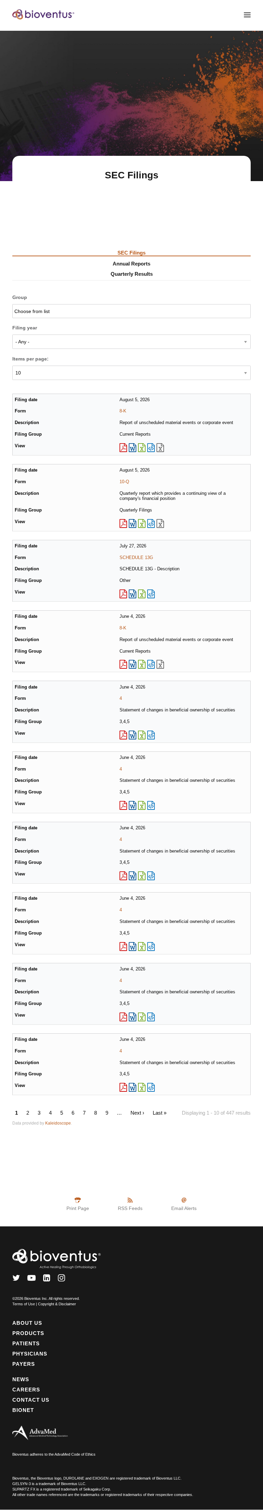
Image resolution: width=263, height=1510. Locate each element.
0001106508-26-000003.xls (142, 805)
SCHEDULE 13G (136, 557)
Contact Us (30, 1400)
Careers (26, 1389)
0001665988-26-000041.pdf (123, 447)
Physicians (29, 1354)
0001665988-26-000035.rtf (132, 664)
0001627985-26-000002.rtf (132, 946)
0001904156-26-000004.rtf (132, 1087)
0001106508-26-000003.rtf (132, 805)
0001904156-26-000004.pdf (123, 1087)
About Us (27, 1323)
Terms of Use (23, 1304)
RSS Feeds (130, 1208)
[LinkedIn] (46, 1279)
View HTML (151, 447)
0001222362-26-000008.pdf (123, 1016)
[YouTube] (31, 1279)
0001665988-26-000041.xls (142, 447)
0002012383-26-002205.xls (142, 593)
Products (28, 1333)
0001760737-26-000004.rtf (132, 875)
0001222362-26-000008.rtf (132, 1016)
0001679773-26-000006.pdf (123, 735)
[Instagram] (61, 1279)
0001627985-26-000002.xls (142, 946)
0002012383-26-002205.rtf (132, 593)
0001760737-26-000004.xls (142, 875)
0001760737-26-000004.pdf (123, 875)
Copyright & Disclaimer (57, 1304)
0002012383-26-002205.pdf (123, 593)
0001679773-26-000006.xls (142, 735)
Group (19, 297)
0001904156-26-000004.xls (142, 1087)
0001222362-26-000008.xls (142, 1016)
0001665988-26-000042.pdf (123, 523)
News (20, 1379)
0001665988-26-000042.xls (142, 523)
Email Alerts (184, 1208)
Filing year (24, 327)
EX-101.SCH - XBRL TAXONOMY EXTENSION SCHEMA (160, 447)
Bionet (23, 1410)
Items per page (29, 359)
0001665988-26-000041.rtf (132, 447)
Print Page (77, 1208)
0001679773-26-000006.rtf (132, 735)
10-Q (124, 481)
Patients (26, 1343)
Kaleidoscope (58, 1123)
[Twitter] (16, 1279)
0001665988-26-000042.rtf (132, 523)
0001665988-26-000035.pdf (123, 664)
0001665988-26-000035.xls (142, 664)
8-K (123, 410)
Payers (23, 1364)
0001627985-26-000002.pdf (123, 946)
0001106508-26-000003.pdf (123, 805)
